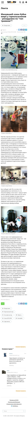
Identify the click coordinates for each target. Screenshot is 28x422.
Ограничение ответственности (14, 404)
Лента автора (4, 32)
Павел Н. (4, 30)
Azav (8, 370)
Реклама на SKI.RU (14, 400)
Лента (4, 8)
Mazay (10, 353)
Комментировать (21, 346)
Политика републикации (14, 402)
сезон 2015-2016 (8, 318)
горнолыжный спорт (8, 311)
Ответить (11, 365)
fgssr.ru (8, 299)
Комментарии (7, 349)
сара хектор (7, 321)
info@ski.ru (15, 406)
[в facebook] (21, 30)
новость (19, 315)
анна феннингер (8, 315)
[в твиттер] (19, 30)
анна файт (20, 318)
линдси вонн (7, 25)
